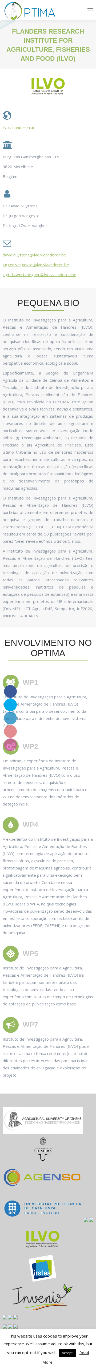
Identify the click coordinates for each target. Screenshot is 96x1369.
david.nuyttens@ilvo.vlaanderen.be (34, 254)
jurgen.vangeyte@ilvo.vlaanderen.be (36, 264)
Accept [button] (67, 1352)
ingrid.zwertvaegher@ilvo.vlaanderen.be (39, 274)
